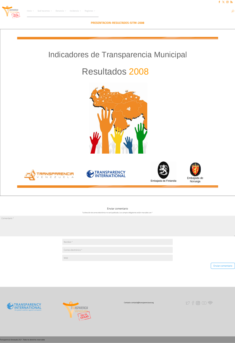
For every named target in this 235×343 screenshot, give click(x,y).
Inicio (29, 11)
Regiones (89, 11)
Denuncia (60, 11)
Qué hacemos (44, 11)
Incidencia (74, 11)
